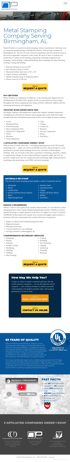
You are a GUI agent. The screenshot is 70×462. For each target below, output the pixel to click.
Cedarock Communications (63, 459)
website (54, 459)
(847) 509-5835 (42, 457)
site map (51, 457)
